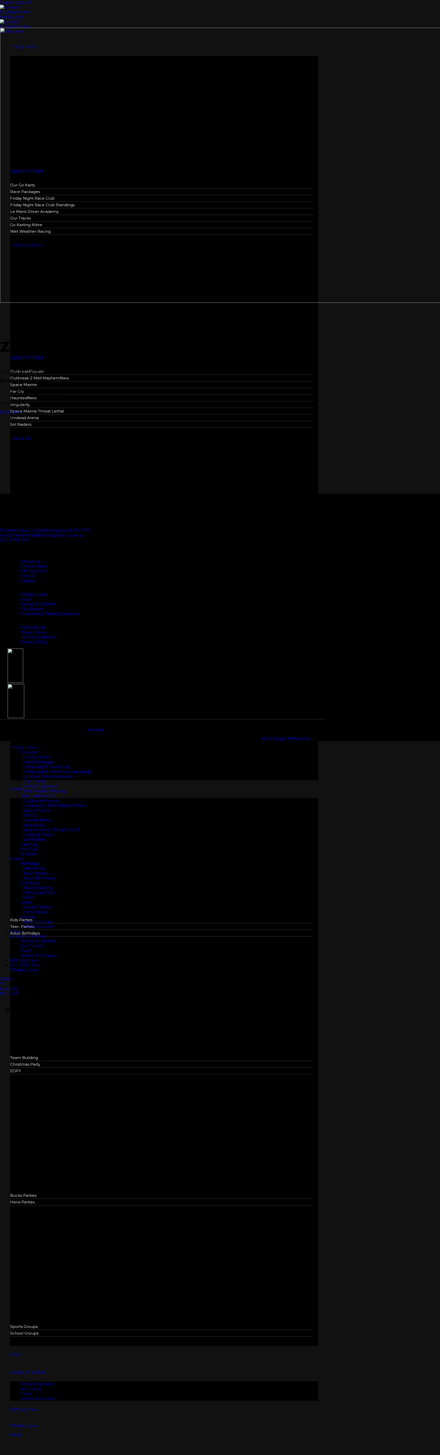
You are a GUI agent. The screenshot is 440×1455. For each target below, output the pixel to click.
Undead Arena (24, 417)
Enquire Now (33, 566)
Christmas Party (25, 1064)
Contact (28, 575)
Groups (28, 916)
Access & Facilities (27, 1372)
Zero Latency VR (37, 795)
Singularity (34, 824)
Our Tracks (30, 1388)
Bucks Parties (23, 1195)
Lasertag (29, 844)
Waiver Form (33, 632)
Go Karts (29, 752)
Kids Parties (21, 919)
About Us (29, 561)
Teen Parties (22, 926)
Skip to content (16, 2)
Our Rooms (32, 609)
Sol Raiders (20, 424)
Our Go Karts (36, 757)
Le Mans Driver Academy (48, 776)
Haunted (19, 397)
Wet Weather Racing (44, 791)
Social (26, 902)
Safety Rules (33, 627)
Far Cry (30, 815)
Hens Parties (22, 1202)
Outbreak (33, 800)
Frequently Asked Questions (49, 613)
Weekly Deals (34, 594)
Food (15, 1354)
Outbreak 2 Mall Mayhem (49, 805)
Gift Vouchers (24, 1409)
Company (30, 883)
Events (17, 789)
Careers (28, 580)
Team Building (24, 1057)
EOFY (15, 1070)
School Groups (24, 1333)
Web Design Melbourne (286, 738)
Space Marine (23, 384)
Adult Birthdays (25, 933)
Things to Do (23, 747)
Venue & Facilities (37, 1383)
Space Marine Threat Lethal (37, 411)
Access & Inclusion (38, 1398)
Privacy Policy (34, 642)
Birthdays (30, 863)
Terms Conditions (38, 637)
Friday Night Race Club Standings (57, 771)
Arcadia (27, 854)
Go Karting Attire (40, 786)
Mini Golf (29, 849)
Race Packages (38, 762)
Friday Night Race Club (46, 766)
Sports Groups (24, 1326)
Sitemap (95, 729)
